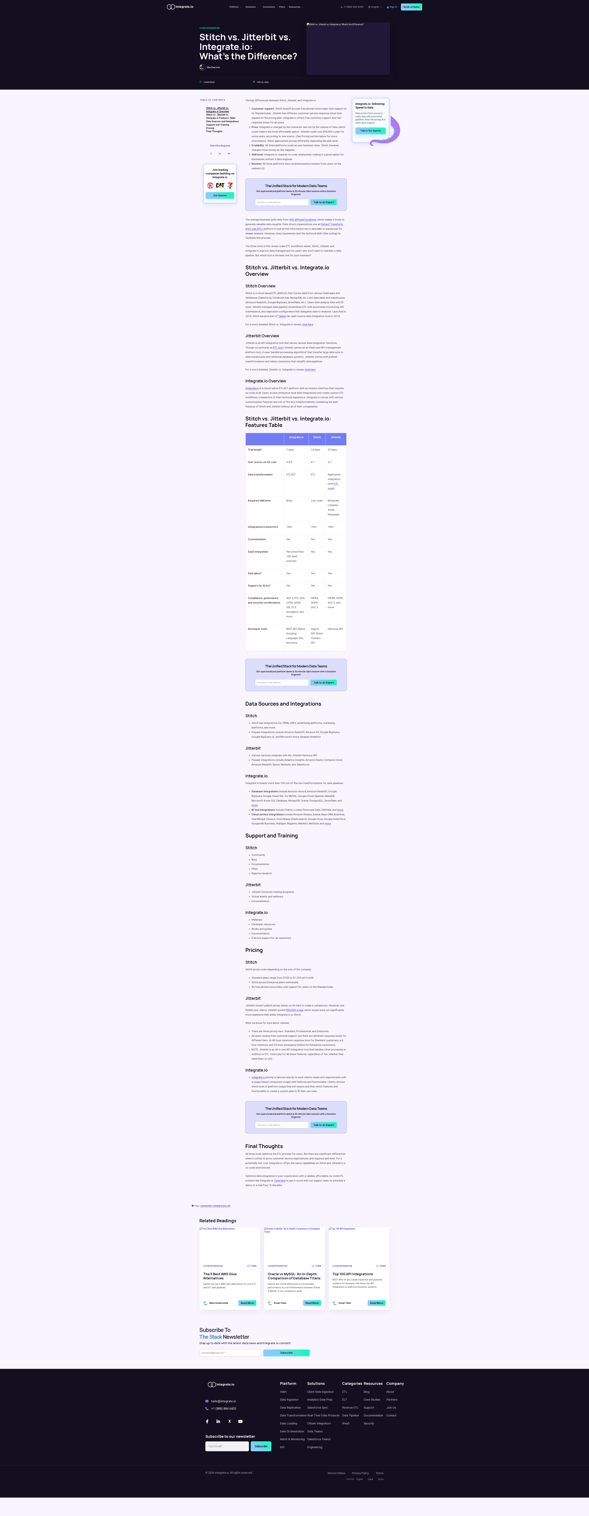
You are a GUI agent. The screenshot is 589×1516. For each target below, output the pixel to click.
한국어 (381, 1479)
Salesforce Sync (317, 1407)
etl (229, 1205)
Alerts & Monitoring (292, 1439)
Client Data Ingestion (320, 1392)
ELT (344, 1399)
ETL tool (278, 347)
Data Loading (288, 1423)
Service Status (336, 1473)
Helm (283, 1392)
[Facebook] (207, 1421)
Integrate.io (258, 1077)
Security (369, 1423)
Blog (367, 1392)
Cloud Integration (209, 28)
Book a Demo (412, 6)
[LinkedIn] (218, 1421)
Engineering (314, 1447)
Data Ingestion (289, 1399)
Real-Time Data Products (323, 1415)
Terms (380, 1473)
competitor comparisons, (214, 1205)
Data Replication (290, 1407)
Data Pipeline (350, 1415)
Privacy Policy (360, 1473)
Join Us (391, 1407)
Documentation (373, 1415)
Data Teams (315, 1431)
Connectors (269, 7)
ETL (344, 1392)
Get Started (220, 195)
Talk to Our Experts (370, 130)
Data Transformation (293, 1415)
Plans (282, 7)
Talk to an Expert (324, 202)
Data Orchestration (292, 1431)
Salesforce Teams (319, 1439)
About (390, 1392)
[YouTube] (241, 1421)
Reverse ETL (350, 1407)
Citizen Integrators (319, 1423)
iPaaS (345, 1423)
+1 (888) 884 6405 (353, 7)
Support (369, 1407)
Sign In (393, 7)
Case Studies (372, 1399)
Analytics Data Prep (319, 1399)
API (282, 1447)
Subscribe (261, 1446)
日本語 (370, 1479)
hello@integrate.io (223, 1401)
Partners (391, 1399)
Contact (391, 1415)
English (375, 7)
